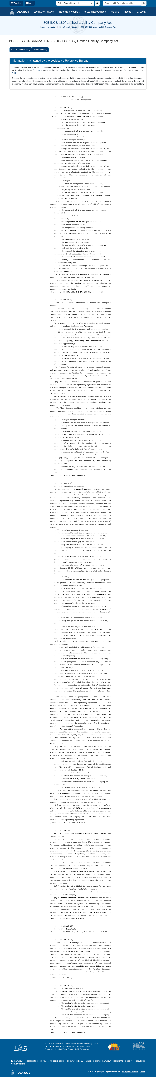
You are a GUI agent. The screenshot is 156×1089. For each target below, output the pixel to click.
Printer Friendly (40, 50)
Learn (142, 1072)
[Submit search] (143, 3)
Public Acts (37, 70)
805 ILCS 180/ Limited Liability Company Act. (98, 27)
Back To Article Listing (20, 50)
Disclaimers (132, 1072)
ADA (124, 1072)
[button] (43, 12)
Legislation (52, 27)
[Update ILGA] (97, 3)
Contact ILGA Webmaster (78, 1049)
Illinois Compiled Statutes (68, 27)
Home (42, 27)
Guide (14, 73)
